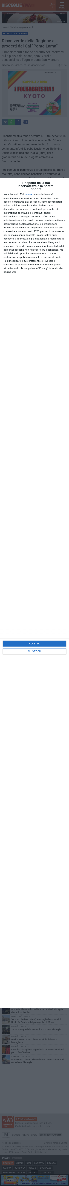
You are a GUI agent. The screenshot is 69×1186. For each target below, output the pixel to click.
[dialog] (34, 593)
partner (29, 194)
